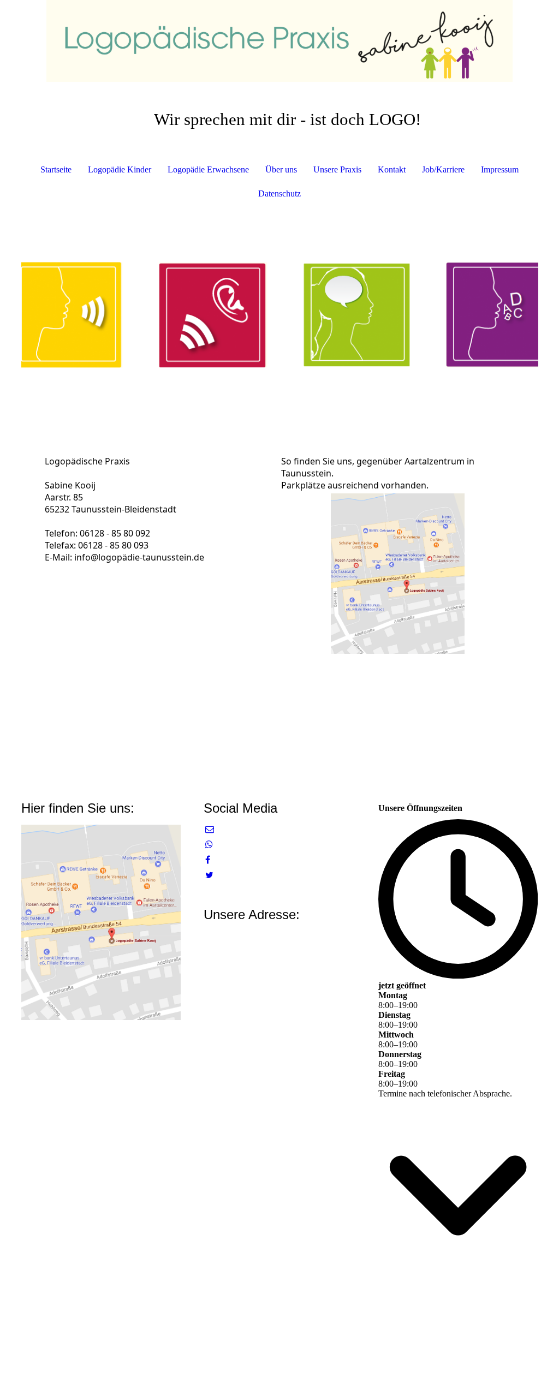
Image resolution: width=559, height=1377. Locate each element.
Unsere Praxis (337, 169)
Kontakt (392, 169)
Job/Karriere (443, 169)
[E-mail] (209, 829)
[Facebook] (207, 860)
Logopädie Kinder (119, 169)
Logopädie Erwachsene (208, 169)
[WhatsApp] (209, 844)
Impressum (500, 169)
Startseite (56, 169)
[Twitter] (209, 875)
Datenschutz (279, 193)
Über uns (281, 169)
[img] (279, 41)
